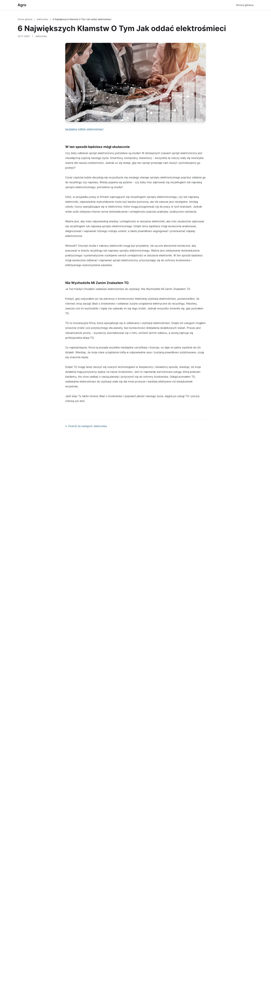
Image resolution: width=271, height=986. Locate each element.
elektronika (43, 19)
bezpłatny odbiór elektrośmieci (84, 129)
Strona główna (244, 5)
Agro (22, 5)
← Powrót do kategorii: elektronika (86, 426)
